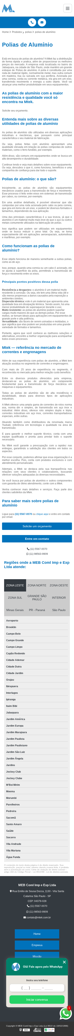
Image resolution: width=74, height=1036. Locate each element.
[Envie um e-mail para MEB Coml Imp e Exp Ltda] (42, 22)
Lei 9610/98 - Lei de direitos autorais (50, 872)
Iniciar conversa (37, 999)
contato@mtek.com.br (38, 917)
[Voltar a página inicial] (8, 8)
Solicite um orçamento (37, 526)
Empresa (37, 945)
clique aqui (42, 514)
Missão (37, 956)
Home (37, 933)
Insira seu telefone (37, 980)
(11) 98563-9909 (38, 553)
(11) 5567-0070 (24, 514)
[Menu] (67, 8)
